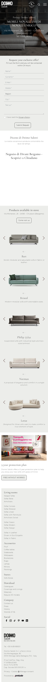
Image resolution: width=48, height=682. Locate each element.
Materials (7, 592)
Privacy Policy (24, 117)
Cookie (14, 672)
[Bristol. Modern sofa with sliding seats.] (24, 280)
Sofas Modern (9, 525)
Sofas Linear (9, 512)
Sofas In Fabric (10, 538)
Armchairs (8, 502)
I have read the (18, 117)
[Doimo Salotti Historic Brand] (31, 4)
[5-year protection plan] (24, 448)
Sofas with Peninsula (12, 515)
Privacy (7, 672)
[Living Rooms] (9, 637)
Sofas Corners (9, 506)
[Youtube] (22, 620)
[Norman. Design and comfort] (24, 361)
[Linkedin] (26, 620)
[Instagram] (10, 620)
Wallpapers (8, 555)
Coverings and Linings (13, 589)
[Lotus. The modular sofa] (24, 402)
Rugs (6, 561)
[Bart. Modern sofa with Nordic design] (24, 238)
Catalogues (8, 586)
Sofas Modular (10, 509)
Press (6, 606)
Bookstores (8, 558)
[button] (44, 238)
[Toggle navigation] (44, 4)
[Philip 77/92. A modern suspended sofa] (24, 319)
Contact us (8, 603)
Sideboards (8, 552)
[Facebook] (6, 620)
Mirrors (7, 567)
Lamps (7, 564)
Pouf (6, 547)
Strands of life (9, 612)
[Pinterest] (18, 620)
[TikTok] (14, 620)
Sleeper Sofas (9, 496)
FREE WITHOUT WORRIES (14, 478)
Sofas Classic (9, 522)
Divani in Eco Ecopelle (13, 535)
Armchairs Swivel (11, 518)
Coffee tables (9, 550)
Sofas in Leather (10, 533)
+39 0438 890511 (14, 647)
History (7, 609)
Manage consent (27, 672)
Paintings (8, 570)
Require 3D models (12, 595)
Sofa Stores (8, 578)
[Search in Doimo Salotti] (39, 4)
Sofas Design (9, 528)
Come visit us (24, 220)
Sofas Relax (8, 499)
